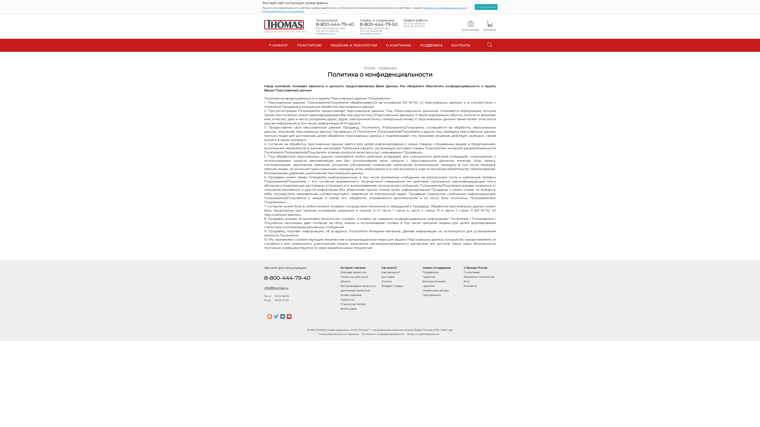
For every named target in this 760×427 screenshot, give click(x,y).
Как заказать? (391, 272)
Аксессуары (348, 308)
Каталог (280, 45)
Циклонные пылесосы (355, 290)
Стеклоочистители (353, 304)
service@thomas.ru (371, 33)
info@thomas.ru (325, 33)
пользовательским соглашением (283, 11)
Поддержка (431, 45)
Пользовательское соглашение (339, 334)
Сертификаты (432, 295)
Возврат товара (392, 285)
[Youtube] (289, 318)
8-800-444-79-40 (335, 24)
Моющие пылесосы (353, 272)
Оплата (386, 281)
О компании (398, 45)
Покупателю (309, 45)
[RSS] (269, 318)
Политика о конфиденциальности (383, 334)
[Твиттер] (276, 318)
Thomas (369, 68)
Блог (467, 281)
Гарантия (429, 276)
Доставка (388, 276)
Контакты (461, 45)
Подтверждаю (486, 7)
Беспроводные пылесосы (357, 285)
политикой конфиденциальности (444, 7)
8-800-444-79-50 (379, 24)
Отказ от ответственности (423, 334)
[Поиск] (490, 45)
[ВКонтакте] (282, 318)
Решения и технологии (354, 45)
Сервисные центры (436, 290)
